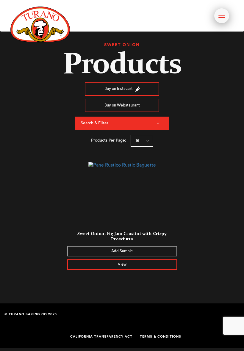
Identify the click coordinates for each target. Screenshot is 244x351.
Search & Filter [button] (94, 123)
